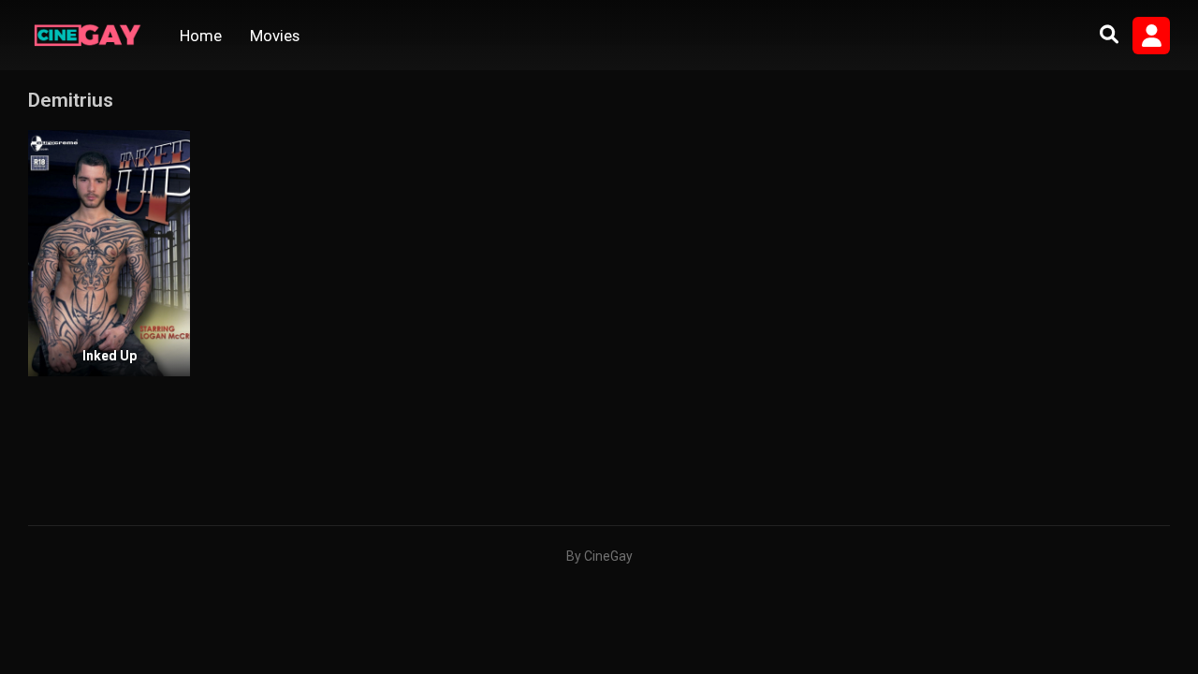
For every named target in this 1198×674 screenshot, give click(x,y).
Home (201, 35)
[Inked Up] (109, 253)
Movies (275, 35)
